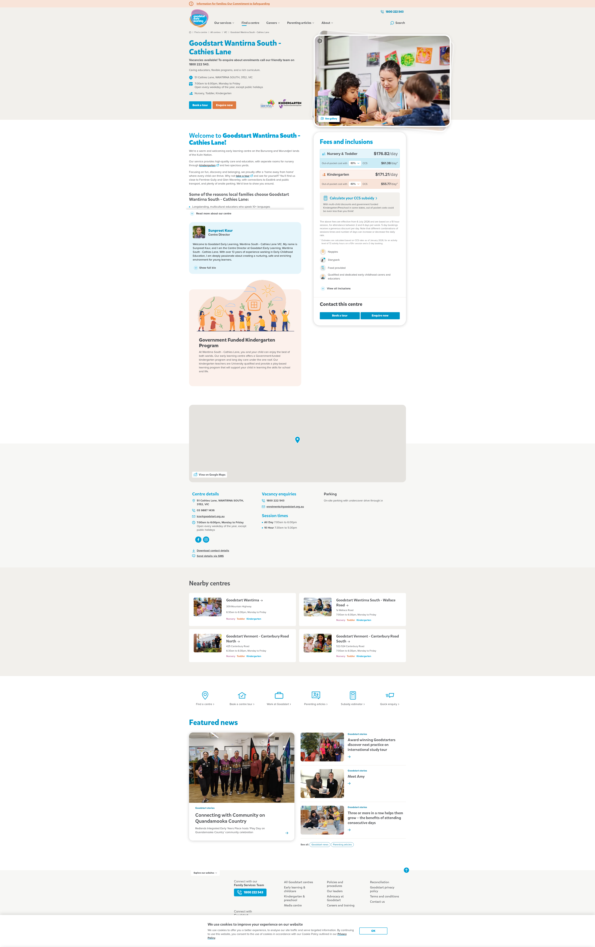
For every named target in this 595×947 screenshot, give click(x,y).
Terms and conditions (384, 896)
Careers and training (341, 905)
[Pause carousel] (319, 40)
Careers (271, 23)
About (326, 23)
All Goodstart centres (298, 882)
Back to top (406, 870)
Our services (222, 23)
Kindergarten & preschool (294, 898)
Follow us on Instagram (206, 539)
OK (373, 931)
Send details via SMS (210, 556)
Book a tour (200, 105)
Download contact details (213, 550)
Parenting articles (299, 23)
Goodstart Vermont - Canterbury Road (257, 639)
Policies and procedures (335, 884)
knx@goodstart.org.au (211, 516)
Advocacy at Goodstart (335, 898)
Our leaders (335, 891)
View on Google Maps (212, 475)
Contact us (377, 902)
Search (400, 23)
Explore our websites (204, 872)
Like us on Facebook (198, 539)
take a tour (242, 176)
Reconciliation (379, 882)
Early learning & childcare (294, 889)
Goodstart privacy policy (382, 889)
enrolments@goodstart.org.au (285, 506)
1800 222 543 (395, 12)
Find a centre (250, 23)
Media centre (293, 905)
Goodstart (243, 600)
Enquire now (224, 105)
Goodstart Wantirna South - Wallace (365, 603)
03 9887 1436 (206, 510)
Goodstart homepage (200, 18)
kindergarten (207, 165)
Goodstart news (319, 844)
